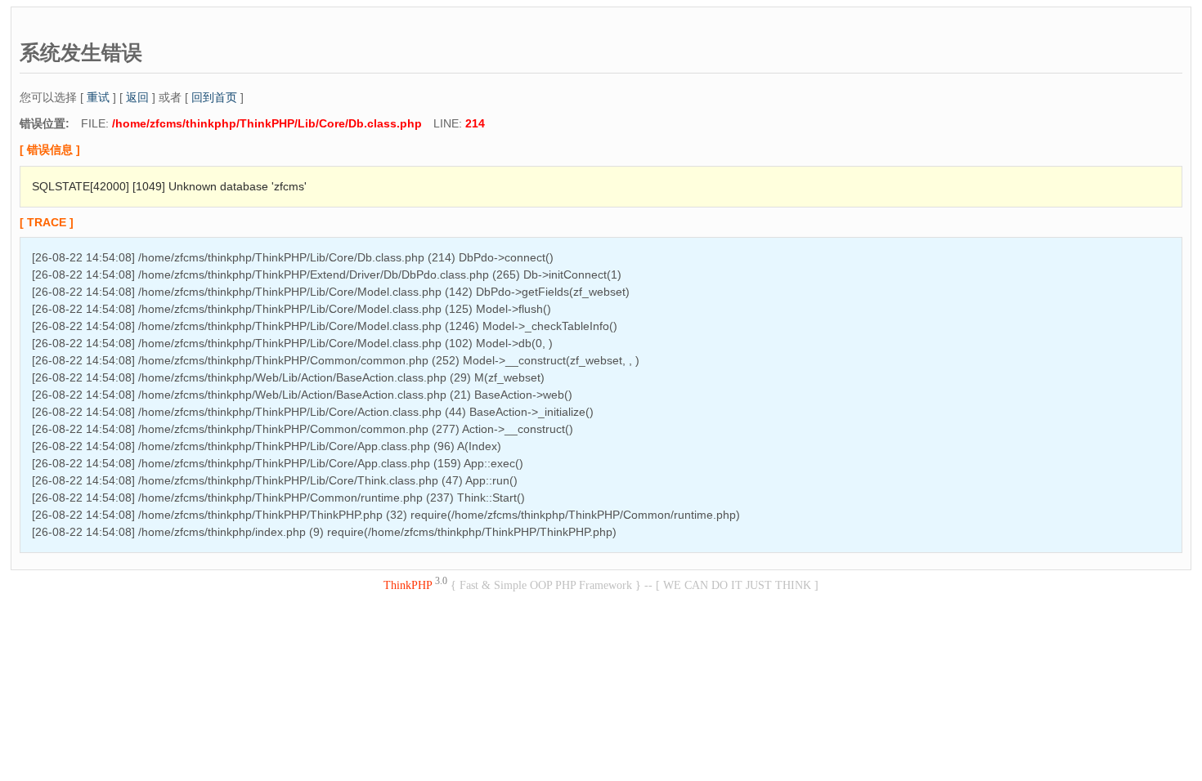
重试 (98, 97)
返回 (137, 97)
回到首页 (214, 97)
